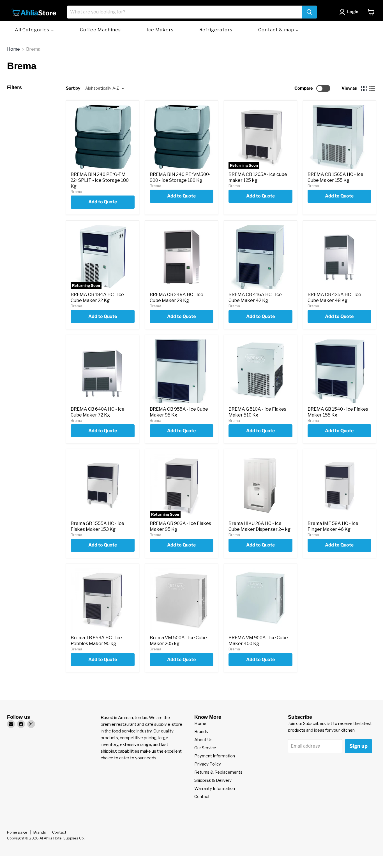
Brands (201, 731)
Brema (76, 191)
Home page (17, 832)
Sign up (358, 746)
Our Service (205, 747)
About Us (203, 739)
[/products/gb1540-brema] (340, 371)
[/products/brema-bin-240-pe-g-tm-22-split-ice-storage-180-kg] (103, 137)
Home (13, 49)
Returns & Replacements (218, 772)
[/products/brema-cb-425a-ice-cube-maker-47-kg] (340, 257)
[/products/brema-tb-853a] (103, 600)
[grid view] (364, 88)
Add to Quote (102, 201)
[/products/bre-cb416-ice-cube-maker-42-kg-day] (260, 257)
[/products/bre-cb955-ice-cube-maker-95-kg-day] (182, 371)
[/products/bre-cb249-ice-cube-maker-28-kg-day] (182, 257)
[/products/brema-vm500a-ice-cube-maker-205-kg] (182, 600)
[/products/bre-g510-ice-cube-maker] (260, 371)
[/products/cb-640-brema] (103, 371)
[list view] (372, 88)
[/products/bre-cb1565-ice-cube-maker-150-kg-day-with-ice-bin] (340, 137)
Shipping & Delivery (213, 780)
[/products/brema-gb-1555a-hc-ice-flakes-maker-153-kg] (103, 486)
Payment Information (214, 756)
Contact (202, 796)
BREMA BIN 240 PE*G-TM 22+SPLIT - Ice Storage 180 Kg (100, 180)
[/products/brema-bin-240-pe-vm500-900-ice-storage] (182, 137)
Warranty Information (214, 788)
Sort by (73, 88)
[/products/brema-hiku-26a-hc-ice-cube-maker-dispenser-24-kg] (260, 486)
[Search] (309, 12)
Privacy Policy (207, 764)
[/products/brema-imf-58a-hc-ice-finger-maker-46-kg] (340, 486)
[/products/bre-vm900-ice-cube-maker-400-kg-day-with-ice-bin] (260, 600)
